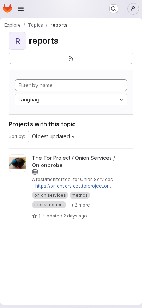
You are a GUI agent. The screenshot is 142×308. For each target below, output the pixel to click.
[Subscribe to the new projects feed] (71, 58)
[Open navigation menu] (21, 9)
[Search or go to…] (113, 8)
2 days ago (75, 216)
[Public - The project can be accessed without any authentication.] (35, 172)
